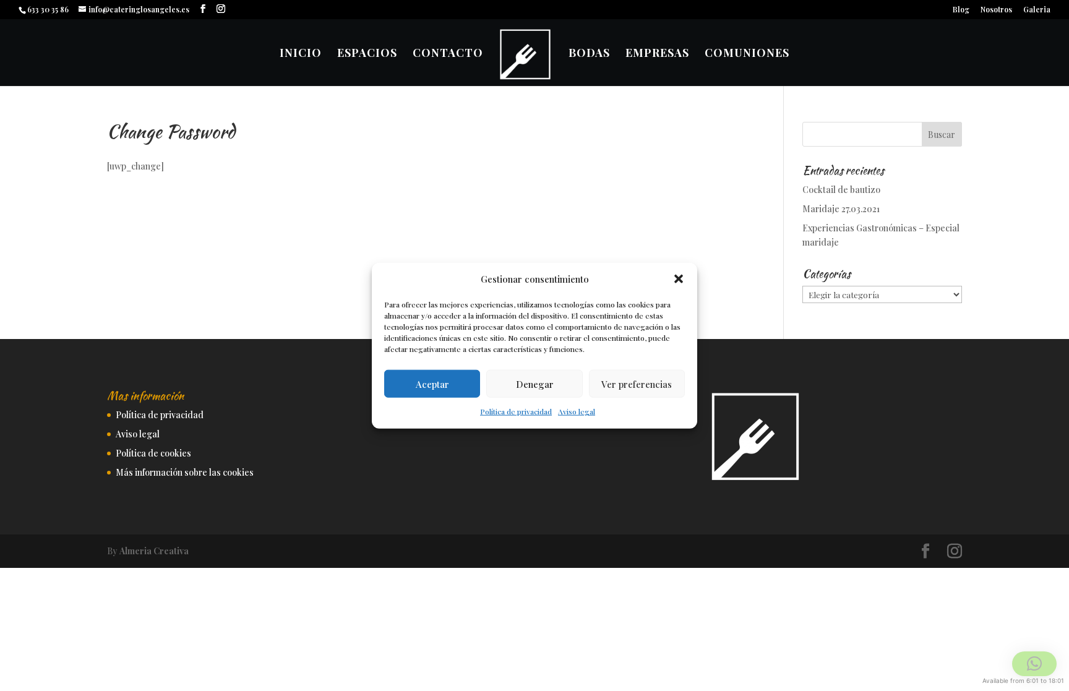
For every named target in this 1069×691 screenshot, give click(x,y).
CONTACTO (448, 54)
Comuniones (747, 54)
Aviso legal (576, 411)
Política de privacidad (516, 411)
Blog (961, 10)
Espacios (367, 54)
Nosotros (996, 10)
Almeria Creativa (154, 551)
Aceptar (432, 384)
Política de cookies (153, 453)
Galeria (1036, 10)
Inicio (301, 54)
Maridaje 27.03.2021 (841, 209)
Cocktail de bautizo (841, 189)
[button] (678, 279)
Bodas (589, 54)
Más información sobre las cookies (185, 472)
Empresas (657, 54)
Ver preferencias (636, 384)
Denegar (535, 384)
